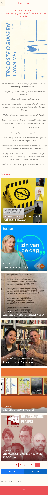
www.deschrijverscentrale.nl (33, 15)
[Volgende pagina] (37, 465)
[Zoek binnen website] (2, 3)
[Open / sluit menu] (45, 3)
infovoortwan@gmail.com (14, 13)
